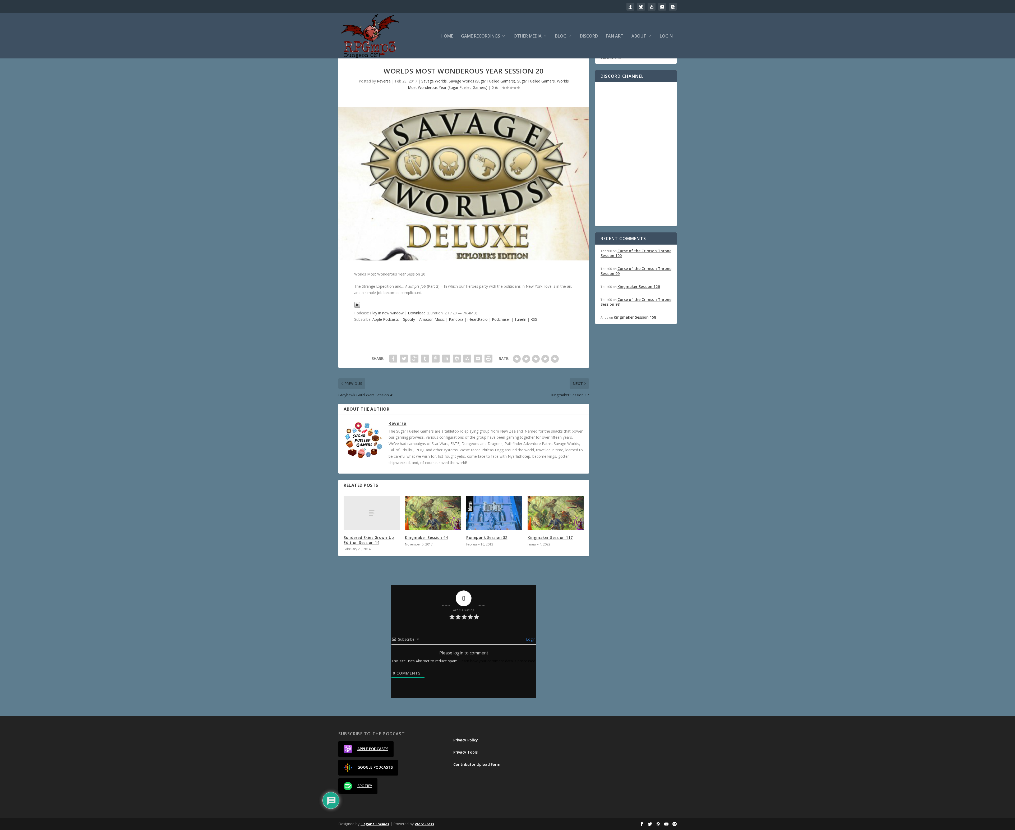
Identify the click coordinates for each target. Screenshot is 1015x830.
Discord (589, 36)
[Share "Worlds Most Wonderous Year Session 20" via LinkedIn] (446, 358)
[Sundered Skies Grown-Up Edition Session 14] (372, 513)
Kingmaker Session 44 (426, 537)
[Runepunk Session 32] (494, 513)
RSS (533, 319)
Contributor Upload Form (476, 764)
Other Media (528, 36)
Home (447, 36)
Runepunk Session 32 (487, 537)
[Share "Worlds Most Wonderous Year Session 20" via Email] (478, 358)
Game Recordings (480, 36)
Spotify (409, 319)
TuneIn (520, 319)
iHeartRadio (478, 319)
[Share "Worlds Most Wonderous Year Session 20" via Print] (488, 358)
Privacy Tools (465, 752)
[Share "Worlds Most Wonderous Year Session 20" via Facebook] (393, 358)
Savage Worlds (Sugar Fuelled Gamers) (482, 81)
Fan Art (615, 36)
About (638, 36)
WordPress (424, 824)
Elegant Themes (375, 824)
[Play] (357, 306)
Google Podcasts (375, 767)
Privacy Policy (465, 739)
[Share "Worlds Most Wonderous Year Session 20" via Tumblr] (425, 358)
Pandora (456, 319)
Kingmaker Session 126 (638, 286)
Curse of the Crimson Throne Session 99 (636, 271)
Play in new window (387, 312)
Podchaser (501, 319)
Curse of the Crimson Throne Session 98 (636, 302)
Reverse (384, 81)
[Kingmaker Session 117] (556, 513)
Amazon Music (432, 319)
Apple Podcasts (385, 319)
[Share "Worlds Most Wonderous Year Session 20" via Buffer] (456, 358)
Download (417, 312)
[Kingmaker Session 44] (433, 513)
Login (666, 36)
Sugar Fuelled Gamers (536, 81)
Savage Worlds (434, 81)
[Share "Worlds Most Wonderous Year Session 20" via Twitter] (404, 358)
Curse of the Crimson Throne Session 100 (636, 253)
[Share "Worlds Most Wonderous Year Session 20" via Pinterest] (435, 358)
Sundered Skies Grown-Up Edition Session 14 (369, 540)
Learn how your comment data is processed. (497, 660)
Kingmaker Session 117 (550, 537)
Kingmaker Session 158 (635, 317)
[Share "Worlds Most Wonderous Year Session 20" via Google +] (414, 358)
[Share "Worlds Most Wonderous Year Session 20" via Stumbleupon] (467, 358)
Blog (560, 36)
